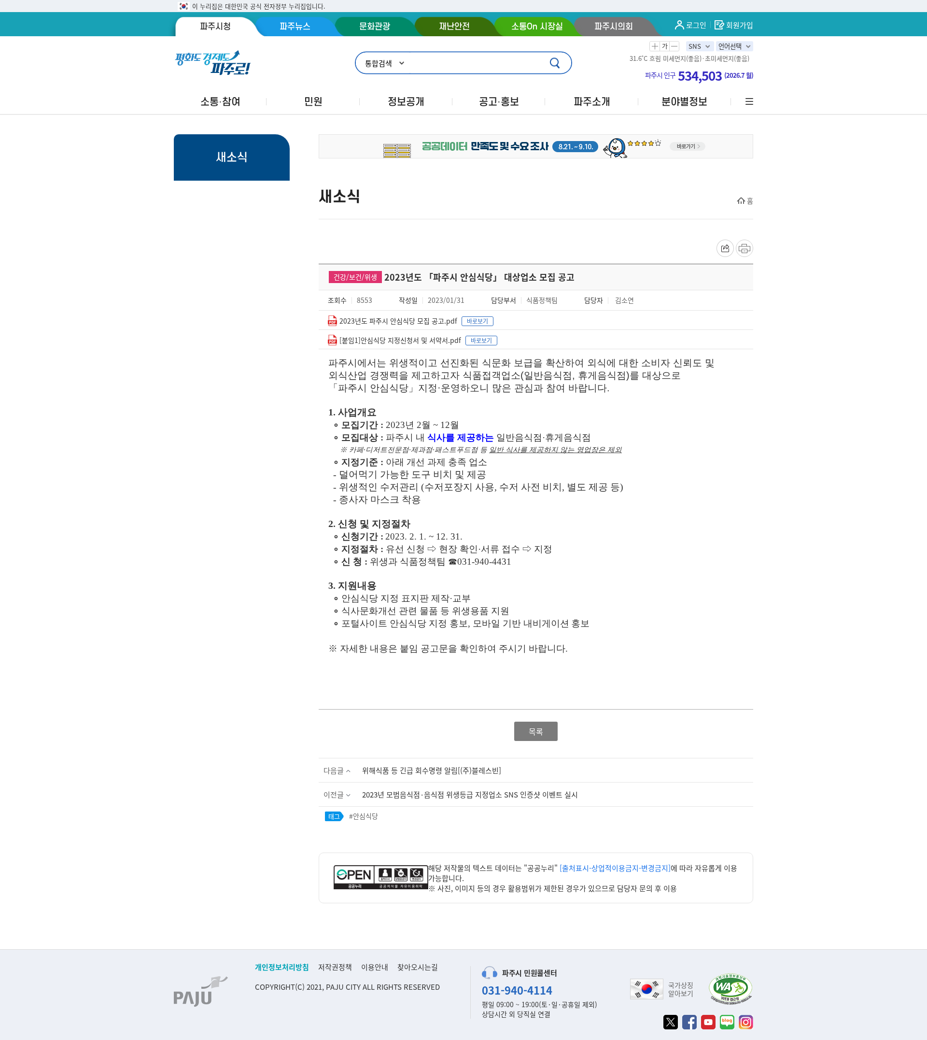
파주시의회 (613, 26)
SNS (694, 46)
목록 (536, 731)
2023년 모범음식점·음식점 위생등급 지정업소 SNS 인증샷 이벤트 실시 (470, 794)
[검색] (555, 63)
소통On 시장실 (537, 26)
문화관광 (374, 26)
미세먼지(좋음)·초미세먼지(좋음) (706, 58)
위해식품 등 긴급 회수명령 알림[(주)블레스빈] (431, 770)
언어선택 (730, 46)
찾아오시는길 (417, 967)
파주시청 (215, 26)
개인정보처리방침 (282, 967)
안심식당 (365, 816)
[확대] (655, 46)
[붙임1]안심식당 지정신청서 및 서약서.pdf (400, 340)
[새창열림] (381, 878)
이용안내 (374, 967)
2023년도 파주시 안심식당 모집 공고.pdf (398, 321)
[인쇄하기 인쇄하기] (744, 248)
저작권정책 (335, 967)
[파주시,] (535, 145)
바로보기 (477, 321)
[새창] (670, 1022)
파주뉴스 (295, 26)
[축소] (674, 46)
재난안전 (454, 26)
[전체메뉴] (748, 101)
